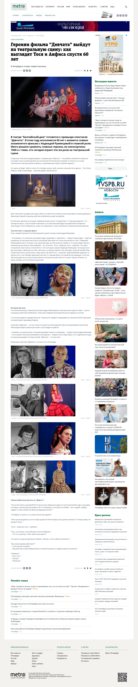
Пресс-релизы (37, 663)
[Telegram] (90, 70)
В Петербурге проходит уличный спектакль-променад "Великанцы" (37, 596)
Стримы (15, 15)
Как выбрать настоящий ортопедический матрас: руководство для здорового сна (110, 481)
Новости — (32, 35)
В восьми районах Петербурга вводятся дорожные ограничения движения (40, 629)
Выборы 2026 (50, 15)
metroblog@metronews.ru (64, 676)
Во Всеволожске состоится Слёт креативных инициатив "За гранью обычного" (109, 110)
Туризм (35, 658)
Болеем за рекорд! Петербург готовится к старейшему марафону (111, 400)
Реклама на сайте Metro (90, 656)
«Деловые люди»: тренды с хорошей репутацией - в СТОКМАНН (109, 263)
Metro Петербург (112, 653)
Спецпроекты (27, 15)
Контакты (85, 661)
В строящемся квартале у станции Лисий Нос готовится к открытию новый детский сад (45, 611)
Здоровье (36, 656)
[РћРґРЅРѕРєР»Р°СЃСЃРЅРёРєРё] (87, 70)
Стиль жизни (99, 162)
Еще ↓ (112, 7)
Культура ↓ (93, 7)
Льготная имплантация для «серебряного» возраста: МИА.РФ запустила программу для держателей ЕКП (110, 428)
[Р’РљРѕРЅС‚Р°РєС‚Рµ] (85, 70)
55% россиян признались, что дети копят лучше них (109, 320)
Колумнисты (62, 658)
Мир (68, 7)
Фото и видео (37, 653)
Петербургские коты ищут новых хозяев (111, 507)
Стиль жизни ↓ (79, 7)
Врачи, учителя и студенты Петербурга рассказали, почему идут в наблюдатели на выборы (111, 137)
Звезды (39, 15)
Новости (97, 103)
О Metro (104, 7)
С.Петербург (40, 35)
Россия (60, 7)
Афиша (13, 663)
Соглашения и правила (90, 658)
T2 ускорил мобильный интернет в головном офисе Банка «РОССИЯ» (108, 237)
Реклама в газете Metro (90, 653)
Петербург (50, 7)
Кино (34, 666)
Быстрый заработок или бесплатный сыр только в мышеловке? (109, 346)
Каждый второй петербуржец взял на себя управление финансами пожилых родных (110, 373)
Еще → (111, 168)
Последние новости (105, 81)
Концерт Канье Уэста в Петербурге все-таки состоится (32, 604)
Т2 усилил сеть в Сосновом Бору (107, 456)
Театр (34, 661)
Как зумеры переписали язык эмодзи (109, 160)
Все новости (37, 7)
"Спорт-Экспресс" (42, 678)
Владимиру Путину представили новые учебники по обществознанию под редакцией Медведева (110, 88)
